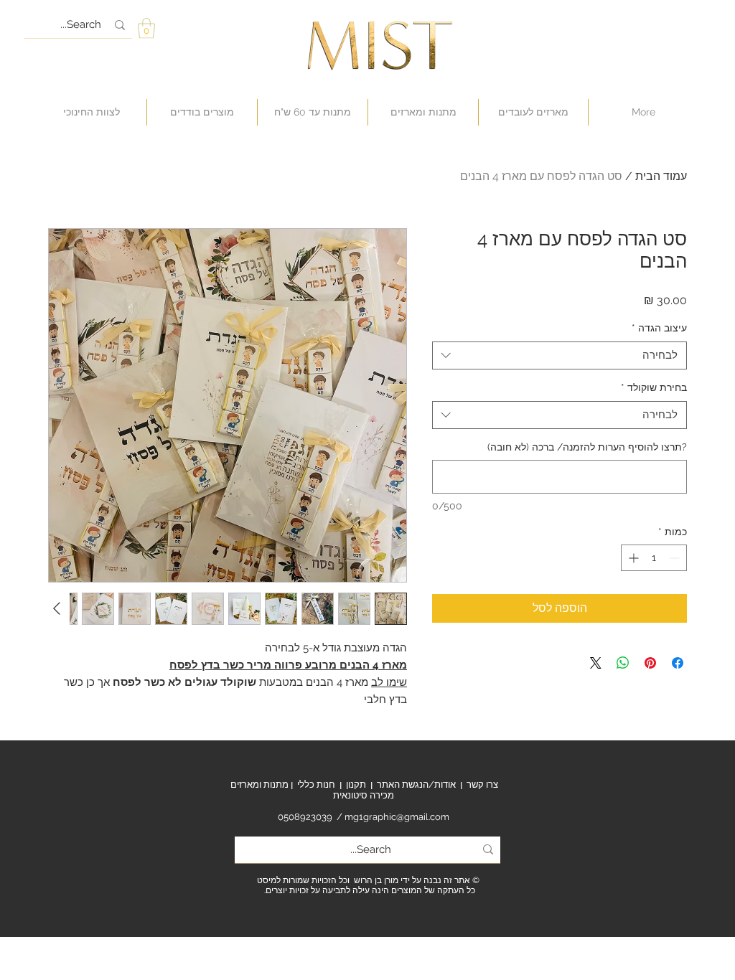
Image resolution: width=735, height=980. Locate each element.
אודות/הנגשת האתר (416, 784)
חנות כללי (316, 784)
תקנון (356, 784)
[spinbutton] (654, 557)
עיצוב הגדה (659, 328)
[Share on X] (595, 663)
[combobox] (559, 355)
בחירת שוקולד (654, 387)
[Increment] (632, 557)
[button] (146, 28)
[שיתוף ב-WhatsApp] (623, 663)
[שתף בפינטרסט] (650, 663)
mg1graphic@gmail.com (397, 816)
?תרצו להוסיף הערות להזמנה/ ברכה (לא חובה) (587, 447)
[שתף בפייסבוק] (677, 663)
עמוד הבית (661, 176)
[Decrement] (676, 557)
